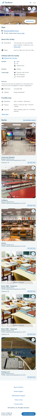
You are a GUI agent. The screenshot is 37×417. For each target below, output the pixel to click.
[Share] (29, 8)
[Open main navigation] (34, 3)
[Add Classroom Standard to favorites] (33, 125)
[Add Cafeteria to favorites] (33, 168)
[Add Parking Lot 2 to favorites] (33, 339)
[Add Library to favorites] (33, 211)
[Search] (30, 2)
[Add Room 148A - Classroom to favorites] (33, 296)
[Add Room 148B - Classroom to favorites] (33, 254)
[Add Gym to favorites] (34, 8)
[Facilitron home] (7, 4)
